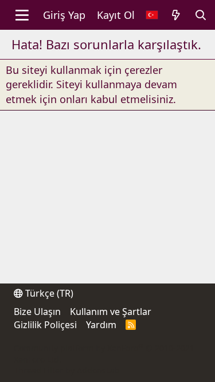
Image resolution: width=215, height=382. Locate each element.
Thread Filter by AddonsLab (67, 370)
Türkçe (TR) (48, 293)
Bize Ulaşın (37, 311)
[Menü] (22, 15)
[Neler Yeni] (175, 15)
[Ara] (201, 15)
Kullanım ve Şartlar (110, 311)
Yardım (101, 324)
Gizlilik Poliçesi (45, 324)
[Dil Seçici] (151, 15)
